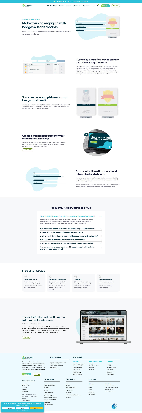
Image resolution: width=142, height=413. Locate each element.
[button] (94, 6)
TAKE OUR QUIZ (85, 1)
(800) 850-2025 (26, 400)
